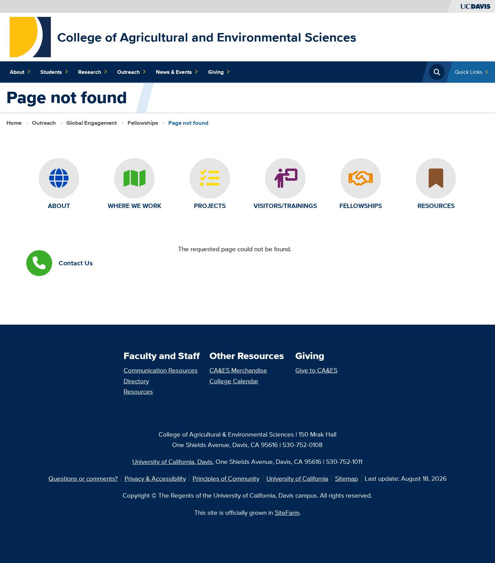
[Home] (30, 36)
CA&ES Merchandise (238, 370)
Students (51, 72)
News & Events (174, 72)
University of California (297, 478)
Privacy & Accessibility (155, 478)
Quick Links (468, 72)
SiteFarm (287, 512)
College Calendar (233, 381)
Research (89, 72)
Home (14, 123)
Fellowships (143, 123)
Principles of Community (226, 478)
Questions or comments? (83, 478)
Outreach (128, 72)
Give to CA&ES (316, 370)
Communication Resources (161, 370)
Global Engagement (91, 123)
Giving (216, 72)
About (17, 72)
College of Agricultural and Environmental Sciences (206, 37)
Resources (138, 391)
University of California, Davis (172, 461)
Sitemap (346, 478)
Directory (136, 381)
